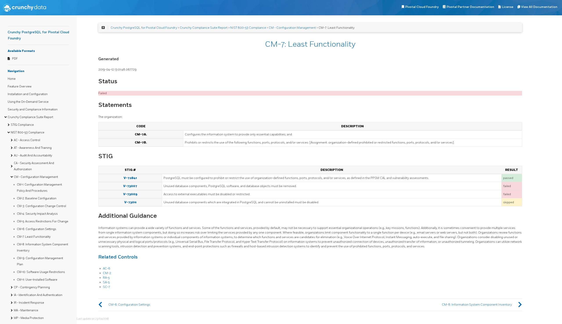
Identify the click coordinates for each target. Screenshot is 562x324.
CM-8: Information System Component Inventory (42, 247)
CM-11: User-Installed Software (37, 280)
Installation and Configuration (28, 94)
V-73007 (130, 186)
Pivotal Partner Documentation (470, 7)
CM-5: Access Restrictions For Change (42, 221)
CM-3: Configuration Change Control (41, 206)
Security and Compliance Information (33, 109)
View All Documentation (539, 7)
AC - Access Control (27, 140)
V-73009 (130, 194)
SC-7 (106, 287)
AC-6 (106, 268)
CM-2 (107, 273)
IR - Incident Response (29, 303)
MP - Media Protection (29, 318)
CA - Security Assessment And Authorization (34, 166)
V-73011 (130, 202)
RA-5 (106, 278)
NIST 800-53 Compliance (27, 132)
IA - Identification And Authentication (38, 295)
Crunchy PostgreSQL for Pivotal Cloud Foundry (144, 28)
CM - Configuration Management (36, 177)
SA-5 (106, 282)
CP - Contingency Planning (32, 287)
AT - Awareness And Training (33, 148)
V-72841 (130, 178)
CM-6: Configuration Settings (36, 229)
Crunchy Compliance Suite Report (30, 117)
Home (12, 79)
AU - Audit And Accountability (33, 155)
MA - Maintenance (26, 310)
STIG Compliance (22, 125)
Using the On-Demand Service (28, 102)
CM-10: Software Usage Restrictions (41, 272)
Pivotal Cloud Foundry (422, 7)
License (507, 7)
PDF (15, 58)
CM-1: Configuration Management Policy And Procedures (39, 188)
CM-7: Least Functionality (33, 237)
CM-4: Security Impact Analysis (37, 214)
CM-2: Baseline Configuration (36, 198)
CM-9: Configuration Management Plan (40, 261)
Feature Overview (19, 86)
